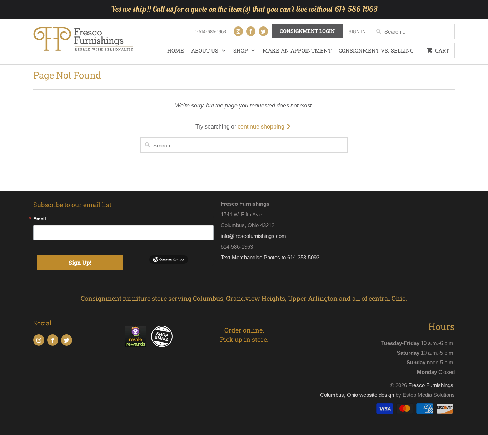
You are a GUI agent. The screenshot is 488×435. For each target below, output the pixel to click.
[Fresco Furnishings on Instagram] (238, 31)
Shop (241, 50)
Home (175, 50)
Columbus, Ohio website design (357, 395)
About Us (205, 50)
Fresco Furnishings (430, 385)
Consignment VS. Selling (376, 50)
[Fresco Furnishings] (83, 40)
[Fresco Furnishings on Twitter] (263, 31)
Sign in (357, 31)
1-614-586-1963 (210, 31)
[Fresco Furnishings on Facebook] (250, 31)
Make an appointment (297, 50)
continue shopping (262, 127)
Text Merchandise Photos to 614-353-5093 (270, 257)
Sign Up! (80, 262)
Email (39, 218)
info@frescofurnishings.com (253, 236)
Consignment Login (307, 31)
